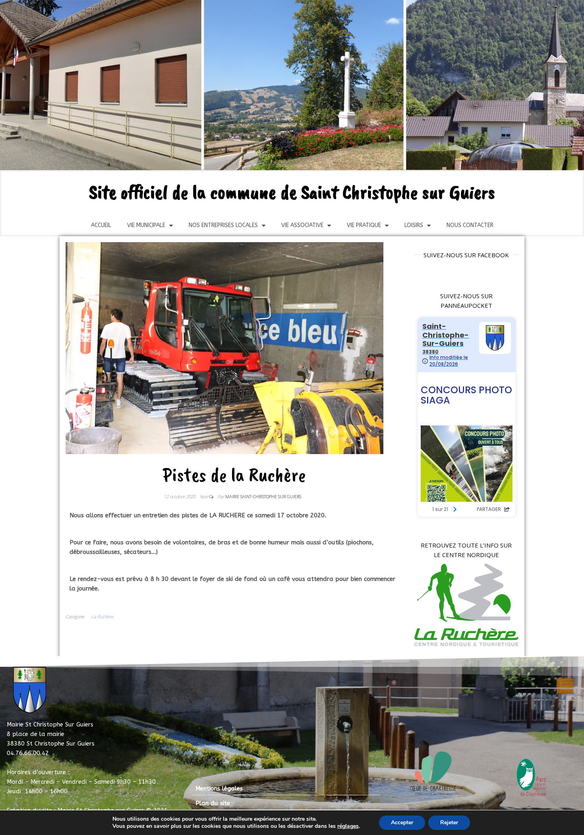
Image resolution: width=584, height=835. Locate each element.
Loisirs (413, 225)
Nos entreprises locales (223, 225)
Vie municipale (146, 225)
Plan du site (212, 803)
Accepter (402, 822)
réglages (348, 826)
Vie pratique (364, 225)
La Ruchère (102, 616)
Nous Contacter (470, 225)
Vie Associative (302, 225)
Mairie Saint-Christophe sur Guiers (263, 496)
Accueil (101, 225)
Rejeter (449, 822)
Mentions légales (219, 788)
